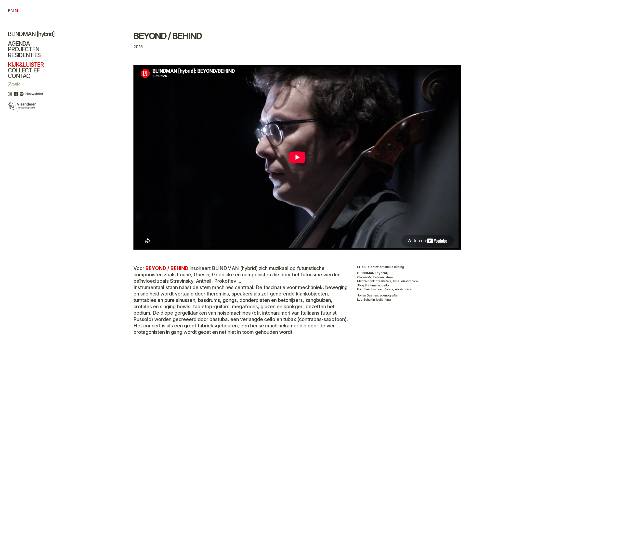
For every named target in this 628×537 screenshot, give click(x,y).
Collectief (23, 70)
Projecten (23, 49)
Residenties (24, 55)
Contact (21, 76)
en (10, 10)
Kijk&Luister (26, 64)
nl (17, 10)
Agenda (19, 43)
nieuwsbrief (34, 93)
